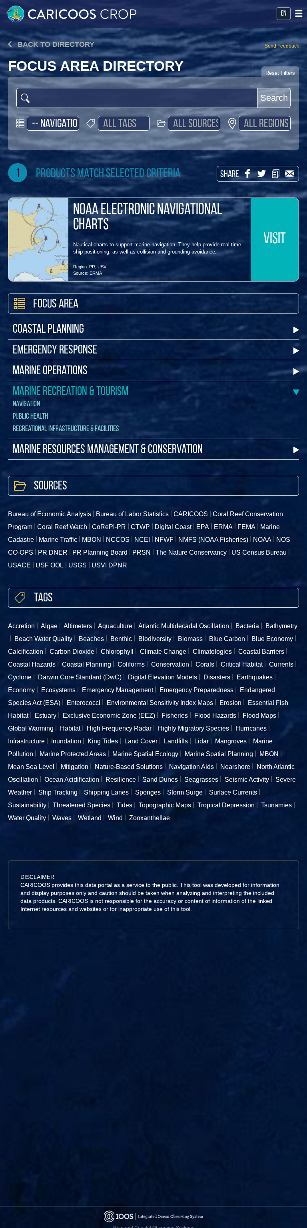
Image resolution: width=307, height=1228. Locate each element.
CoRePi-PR (109, 526)
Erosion (230, 702)
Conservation (170, 664)
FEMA (246, 526)
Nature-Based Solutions (129, 766)
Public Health (30, 417)
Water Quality (27, 818)
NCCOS (118, 539)
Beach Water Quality (43, 638)
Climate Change (163, 651)
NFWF (164, 539)
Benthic (121, 638)
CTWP (140, 526)
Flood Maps (259, 715)
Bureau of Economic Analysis (49, 514)
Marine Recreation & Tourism (70, 392)
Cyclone (20, 677)
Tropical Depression (226, 805)
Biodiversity (154, 638)
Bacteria (247, 626)
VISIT (274, 239)
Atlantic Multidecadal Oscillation (183, 626)
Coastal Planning (48, 329)
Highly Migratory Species (193, 728)
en (283, 14)
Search (274, 98)
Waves (62, 818)
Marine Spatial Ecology (145, 754)
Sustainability (27, 805)
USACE (19, 565)
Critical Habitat (242, 664)
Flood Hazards (215, 715)
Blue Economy (272, 638)
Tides (124, 805)
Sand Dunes (160, 779)
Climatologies (212, 651)
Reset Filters (280, 73)
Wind (115, 818)
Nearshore (235, 766)
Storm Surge (185, 792)
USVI (103, 266)
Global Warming (31, 728)
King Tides (103, 741)
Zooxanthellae (149, 818)
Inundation (66, 741)
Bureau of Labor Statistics (132, 514)
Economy (21, 690)
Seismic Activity (247, 779)
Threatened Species (81, 805)
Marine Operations (50, 371)
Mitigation (74, 766)
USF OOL (50, 565)
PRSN (141, 552)
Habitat (70, 728)
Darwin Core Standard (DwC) (80, 677)
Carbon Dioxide (72, 651)
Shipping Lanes (106, 792)
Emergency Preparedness (196, 690)
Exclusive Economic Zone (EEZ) (109, 715)
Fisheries (174, 715)
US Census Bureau (259, 552)
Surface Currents (233, 792)
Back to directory (55, 44)
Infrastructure (26, 741)
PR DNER (53, 552)
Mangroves (231, 741)
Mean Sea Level (31, 766)
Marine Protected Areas (73, 754)
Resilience (121, 779)
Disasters (216, 677)
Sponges (148, 792)
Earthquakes (255, 677)
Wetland (90, 818)
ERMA (96, 273)
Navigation (26, 404)
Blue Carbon (227, 638)
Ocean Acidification (71, 779)
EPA (202, 526)
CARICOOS (190, 514)
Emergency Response (55, 350)
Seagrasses (201, 779)
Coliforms (131, 664)
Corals (204, 664)
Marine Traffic (58, 539)
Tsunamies (276, 805)
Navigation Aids (191, 766)
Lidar (201, 741)
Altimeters (78, 626)
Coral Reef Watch (62, 526)
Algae (49, 626)
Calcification (25, 651)
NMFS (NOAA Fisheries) (213, 539)
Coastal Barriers (261, 651)
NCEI (142, 539)
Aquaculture (115, 626)
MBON (91, 539)
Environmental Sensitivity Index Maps (160, 702)
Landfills (176, 741)
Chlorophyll (117, 651)
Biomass (190, 638)
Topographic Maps (165, 805)
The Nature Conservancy (191, 552)
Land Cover (140, 741)
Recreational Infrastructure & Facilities (66, 429)
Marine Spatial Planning (219, 754)
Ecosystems (58, 690)
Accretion (21, 626)
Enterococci (83, 702)
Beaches (91, 638)
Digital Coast (173, 526)
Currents (281, 664)
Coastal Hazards (32, 664)
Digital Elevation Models (162, 677)
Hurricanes (251, 728)
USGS (77, 565)
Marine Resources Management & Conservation (108, 450)
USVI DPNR (109, 565)
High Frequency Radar (119, 728)
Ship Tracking (58, 792)
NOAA (262, 539)
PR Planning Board (100, 552)
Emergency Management (117, 690)
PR (92, 266)
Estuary (45, 715)
